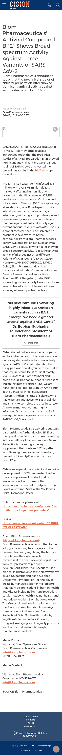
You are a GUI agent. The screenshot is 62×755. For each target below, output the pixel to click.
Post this (33, 342)
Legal (14, 746)
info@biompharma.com (18, 652)
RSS (32, 746)
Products (30, 720)
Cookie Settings (44, 746)
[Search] (58, 5)
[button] (31, 128)
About (31, 723)
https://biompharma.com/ (21, 540)
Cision (35, 750)
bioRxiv (40, 170)
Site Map (23, 746)
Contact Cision (31, 716)
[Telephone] (49, 5)
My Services (30, 726)
